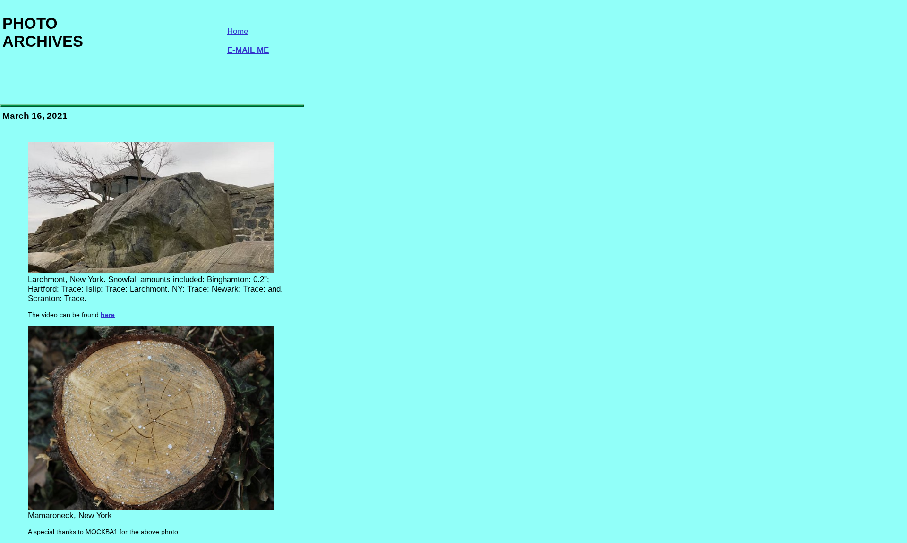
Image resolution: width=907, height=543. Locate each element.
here (108, 314)
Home (237, 31)
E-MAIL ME (248, 50)
